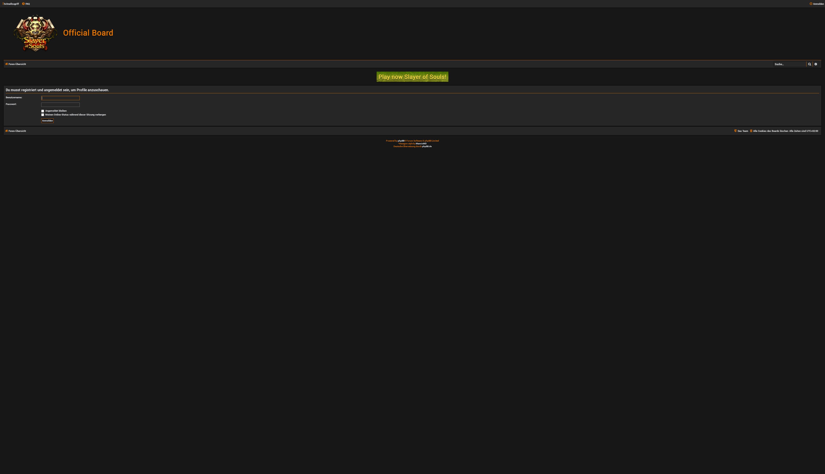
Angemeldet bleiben (56, 110)
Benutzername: (14, 97)
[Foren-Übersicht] (66, 33)
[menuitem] (26, 3)
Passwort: (11, 104)
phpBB (401, 140)
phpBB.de (427, 146)
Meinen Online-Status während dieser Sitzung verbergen (75, 114)
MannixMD (421, 143)
